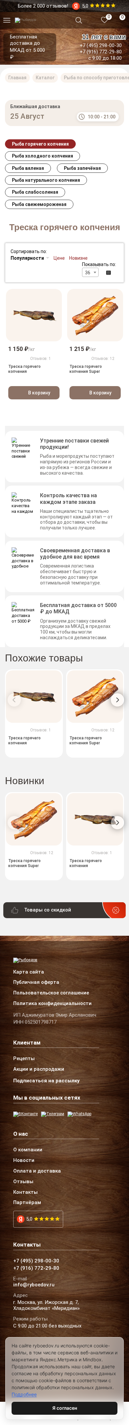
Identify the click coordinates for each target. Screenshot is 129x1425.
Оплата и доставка (37, 1171)
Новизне (78, 258)
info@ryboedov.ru (34, 1285)
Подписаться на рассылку (46, 1081)
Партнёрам (27, 1202)
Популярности (27, 258)
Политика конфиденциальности (52, 1003)
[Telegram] (52, 1114)
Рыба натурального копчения (46, 180)
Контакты (25, 1192)
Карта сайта (28, 972)
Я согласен (64, 1408)
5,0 (29, 1219)
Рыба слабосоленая (35, 192)
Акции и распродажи (38, 1069)
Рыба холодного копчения (42, 156)
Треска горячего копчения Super (85, 368)
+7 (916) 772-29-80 (101, 52)
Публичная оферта (36, 982)
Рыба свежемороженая (39, 204)
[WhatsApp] (79, 1114)
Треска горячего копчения (24, 368)
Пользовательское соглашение (51, 993)
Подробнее (24, 1394)
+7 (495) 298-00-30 (101, 45)
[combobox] (90, 272)
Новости (23, 1160)
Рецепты (24, 1058)
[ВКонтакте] (25, 1114)
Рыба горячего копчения (40, 144)
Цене (59, 258)
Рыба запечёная (82, 168)
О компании (27, 1150)
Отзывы (23, 1182)
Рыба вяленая (28, 168)
